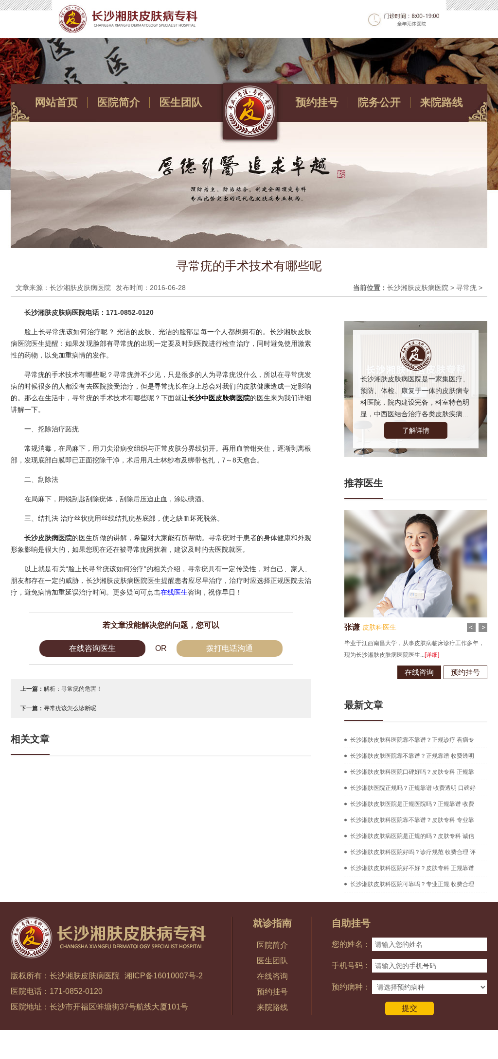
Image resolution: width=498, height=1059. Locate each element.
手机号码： (351, 965)
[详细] (432, 654)
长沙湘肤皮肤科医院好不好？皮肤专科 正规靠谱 (412, 868)
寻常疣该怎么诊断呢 (70, 708)
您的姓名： (351, 944)
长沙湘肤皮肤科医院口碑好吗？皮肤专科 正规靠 (412, 772)
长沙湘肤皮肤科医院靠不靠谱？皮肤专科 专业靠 (412, 820)
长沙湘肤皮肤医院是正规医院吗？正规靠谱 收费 (412, 804)
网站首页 (56, 102)
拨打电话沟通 (229, 648)
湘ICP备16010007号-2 (163, 976)
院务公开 (379, 102)
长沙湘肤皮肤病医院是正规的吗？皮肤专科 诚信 (412, 836)
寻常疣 (466, 287)
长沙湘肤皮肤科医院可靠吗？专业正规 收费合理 (412, 884)
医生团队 (181, 102)
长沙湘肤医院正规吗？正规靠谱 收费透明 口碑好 (413, 788)
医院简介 (118, 102)
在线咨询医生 (92, 648)
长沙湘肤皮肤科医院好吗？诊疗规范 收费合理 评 (413, 852)
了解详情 (415, 430)
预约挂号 (317, 102)
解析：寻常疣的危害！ (73, 688)
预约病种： (351, 987)
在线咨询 (419, 672)
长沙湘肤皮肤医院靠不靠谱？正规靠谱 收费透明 (412, 755)
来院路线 (441, 102)
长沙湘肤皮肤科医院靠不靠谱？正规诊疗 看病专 (412, 739)
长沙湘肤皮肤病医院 (417, 287)
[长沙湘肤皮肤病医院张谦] (415, 513)
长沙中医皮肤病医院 (218, 398)
